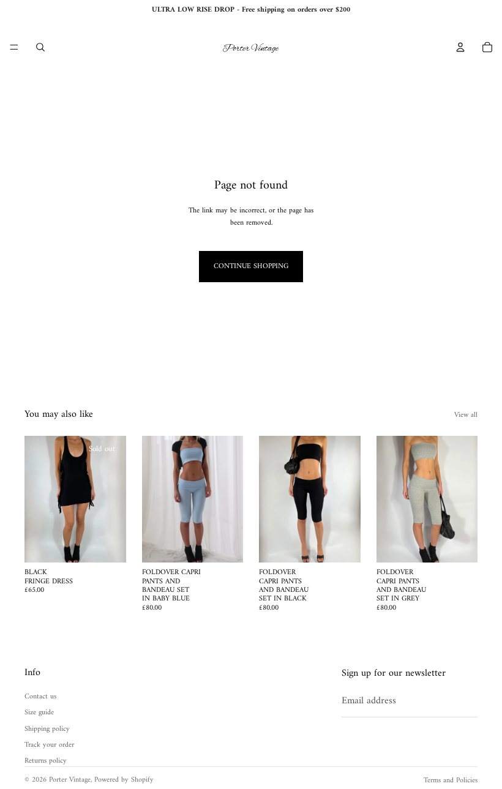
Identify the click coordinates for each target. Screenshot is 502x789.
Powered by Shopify (124, 780)
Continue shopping (251, 266)
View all (466, 415)
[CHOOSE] (224, 544)
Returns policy (45, 761)
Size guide (39, 712)
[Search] (40, 47)
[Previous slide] (37, 499)
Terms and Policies (451, 780)
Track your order (49, 745)
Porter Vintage (70, 780)
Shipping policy (47, 728)
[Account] (460, 47)
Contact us (40, 696)
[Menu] (14, 47)
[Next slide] (112, 499)
